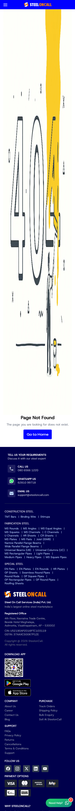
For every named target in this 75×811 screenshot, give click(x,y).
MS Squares (12, 532)
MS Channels (32, 532)
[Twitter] (26, 768)
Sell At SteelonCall (50, 719)
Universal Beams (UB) (18, 550)
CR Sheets (46, 535)
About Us (10, 706)
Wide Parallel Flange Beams (22, 546)
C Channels (52, 532)
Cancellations (13, 744)
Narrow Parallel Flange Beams (23, 543)
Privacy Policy (13, 735)
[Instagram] (17, 768)
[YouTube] (45, 768)
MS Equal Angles (51, 528)
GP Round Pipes (45, 579)
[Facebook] (8, 768)
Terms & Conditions (17, 748)
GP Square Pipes (34, 576)
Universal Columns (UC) (50, 550)
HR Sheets (29, 535)
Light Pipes (43, 553)
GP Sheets (11, 572)
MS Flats (26, 539)
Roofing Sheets (14, 583)
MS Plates (11, 539)
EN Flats (10, 569)
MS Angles (29, 528)
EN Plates (25, 569)
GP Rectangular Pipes (18, 579)
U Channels (12, 535)
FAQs (8, 731)
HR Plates (59, 569)
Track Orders (47, 706)
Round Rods (12, 576)
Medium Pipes (13, 557)
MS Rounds (12, 528)
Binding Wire (28, 516)
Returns (9, 739)
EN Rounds (42, 569)
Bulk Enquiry (46, 715)
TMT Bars (10, 516)
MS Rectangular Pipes (18, 553)
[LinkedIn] (35, 768)
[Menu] (5, 4)
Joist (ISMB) (43, 539)
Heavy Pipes (33, 557)
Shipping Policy (48, 710)
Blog (7, 719)
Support (9, 753)
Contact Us (11, 715)
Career (9, 710)
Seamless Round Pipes (36, 572)
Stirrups (45, 516)
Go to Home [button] (37, 434)
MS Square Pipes (56, 557)
